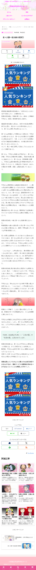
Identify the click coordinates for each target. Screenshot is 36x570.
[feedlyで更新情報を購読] (9, 447)
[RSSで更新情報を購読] (26, 447)
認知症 (23, 32)
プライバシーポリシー (27, 564)
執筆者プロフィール (9, 564)
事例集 (17, 32)
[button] (23, 56)
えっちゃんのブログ (8, 32)
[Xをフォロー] (26, 443)
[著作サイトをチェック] (9, 443)
